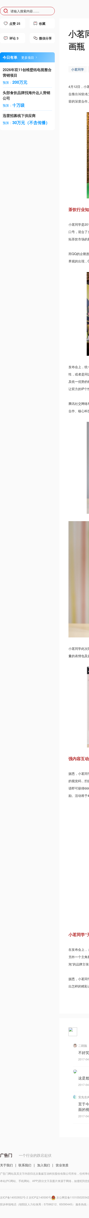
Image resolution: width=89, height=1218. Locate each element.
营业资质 (62, 1165)
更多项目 (27, 57)
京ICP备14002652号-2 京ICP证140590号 (25, 1197)
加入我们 (43, 1165)
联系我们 (24, 1165)
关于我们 (6, 1165)
